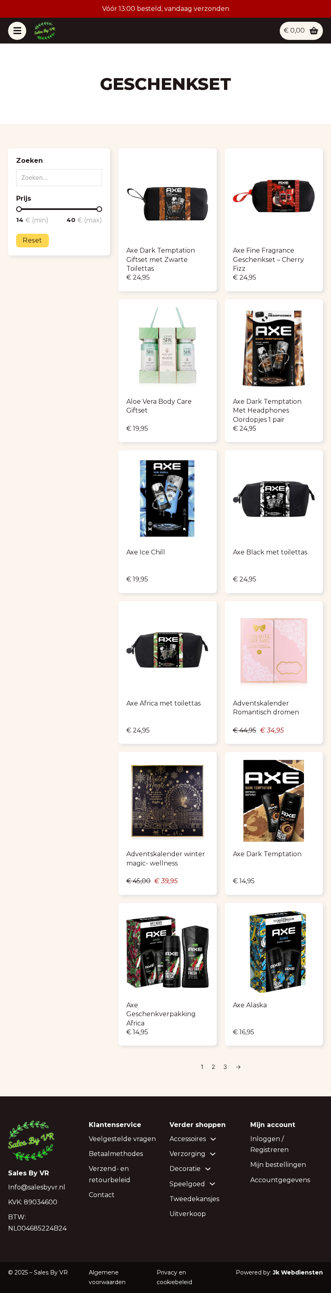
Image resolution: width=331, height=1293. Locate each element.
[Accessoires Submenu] (213, 1139)
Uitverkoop (188, 1214)
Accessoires (188, 1139)
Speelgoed (187, 1184)
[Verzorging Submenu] (212, 1154)
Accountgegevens (280, 1180)
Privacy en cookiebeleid (174, 1277)
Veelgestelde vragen (122, 1139)
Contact (102, 1195)
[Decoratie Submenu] (208, 1169)
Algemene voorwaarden (107, 1277)
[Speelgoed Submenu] (212, 1184)
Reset (32, 240)
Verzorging (187, 1154)
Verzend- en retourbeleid (109, 1174)
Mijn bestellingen (278, 1164)
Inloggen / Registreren (269, 1144)
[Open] (17, 31)
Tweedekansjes (194, 1199)
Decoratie (185, 1169)
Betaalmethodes (116, 1154)
